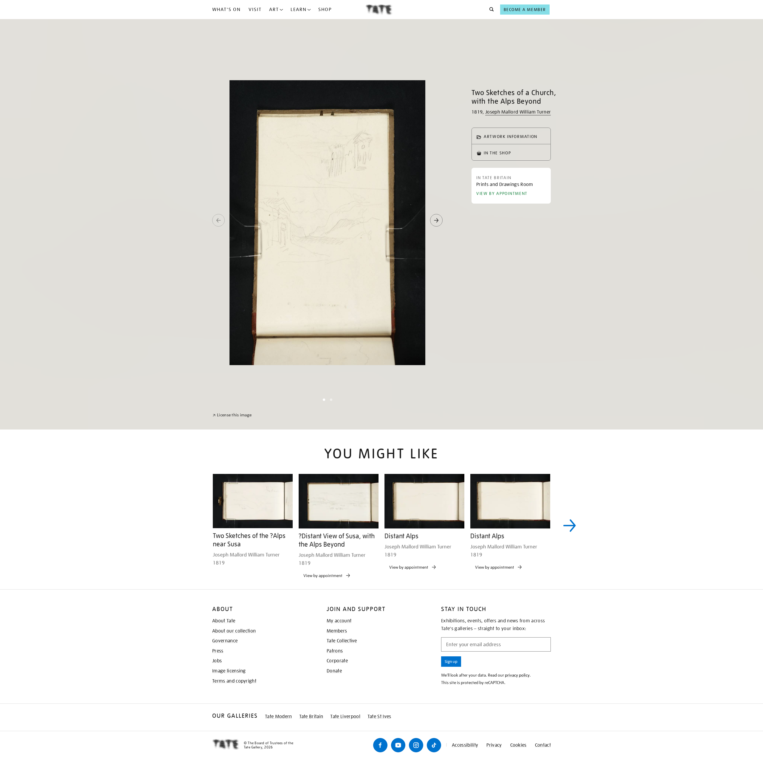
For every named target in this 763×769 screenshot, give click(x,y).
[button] (490, 9)
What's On (226, 10)
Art (274, 10)
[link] (232, 754)
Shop (325, 10)
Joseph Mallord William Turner (518, 112)
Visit (255, 10)
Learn (299, 10)
